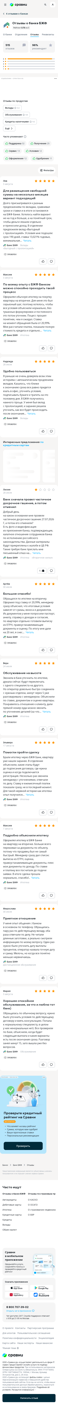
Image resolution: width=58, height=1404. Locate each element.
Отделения (21, 34)
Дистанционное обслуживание (19, 964)
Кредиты (7, 1219)
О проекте (7, 1328)
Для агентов (8, 1333)
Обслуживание (28, 1051)
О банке (7, 34)
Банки (5, 1165)
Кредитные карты (12, 1214)
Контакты (20, 1328)
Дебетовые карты (11, 1204)
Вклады (24, 245)
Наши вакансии (44, 1343)
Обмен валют (9, 1229)
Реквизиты (48, 34)
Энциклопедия (46, 1338)
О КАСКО (33, 1199)
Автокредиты (9, 1199)
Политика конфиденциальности (19, 1338)
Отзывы (30, 1165)
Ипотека (24, 335)
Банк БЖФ (17, 1165)
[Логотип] (29, 1355)
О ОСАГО (33, 1204)
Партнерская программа (40, 1328)
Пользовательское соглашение (33, 1333)
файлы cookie (36, 1377)
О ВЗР (31, 1214)
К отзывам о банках (17, 13)
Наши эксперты (25, 1343)
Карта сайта (8, 1343)
